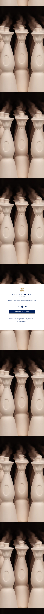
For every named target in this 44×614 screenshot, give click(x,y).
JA (18, 307)
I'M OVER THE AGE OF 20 (22, 312)
